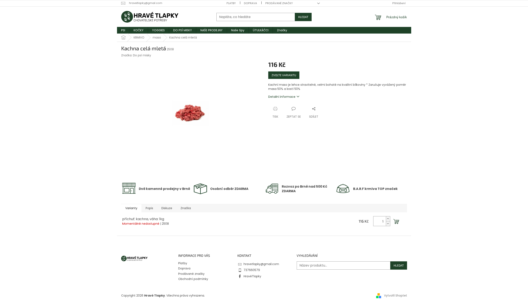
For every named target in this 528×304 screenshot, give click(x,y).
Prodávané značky (279, 3)
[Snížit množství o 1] (388, 223)
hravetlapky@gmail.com (261, 264)
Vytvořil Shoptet (395, 295)
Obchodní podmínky (193, 279)
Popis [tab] (149, 208)
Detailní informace (281, 97)
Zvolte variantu (284, 75)
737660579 (252, 270)
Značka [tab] (185, 208)
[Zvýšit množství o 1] (388, 218)
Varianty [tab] (131, 208)
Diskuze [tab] (166, 208)
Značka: (136, 55)
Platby (231, 3)
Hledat (303, 17)
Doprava (250, 3)
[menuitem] (123, 30)
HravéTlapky (252, 276)
